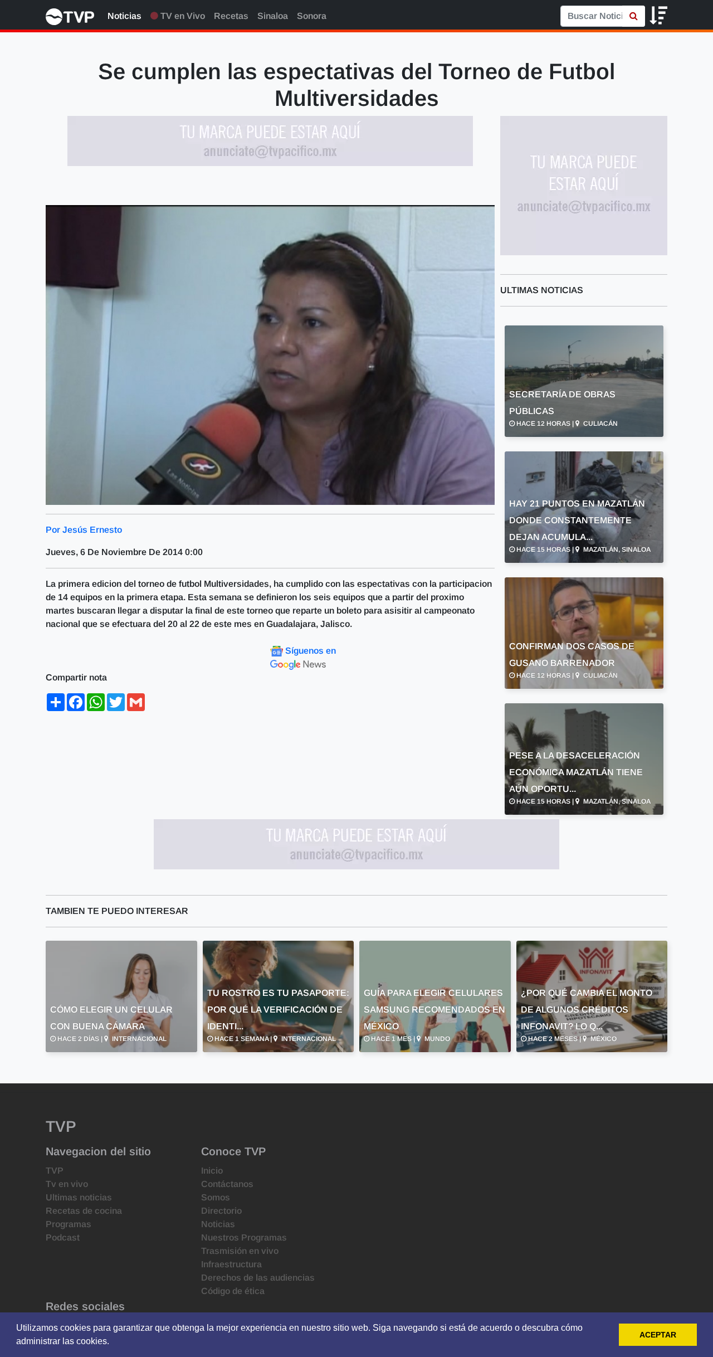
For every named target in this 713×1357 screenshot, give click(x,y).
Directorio (221, 1210)
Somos (215, 1197)
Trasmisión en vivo (240, 1251)
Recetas (231, 16)
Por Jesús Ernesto (84, 529)
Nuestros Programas (244, 1237)
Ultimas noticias (79, 1197)
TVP (55, 1170)
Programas (68, 1224)
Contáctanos (227, 1184)
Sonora (311, 16)
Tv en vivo (67, 1184)
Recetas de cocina (84, 1210)
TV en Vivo (181, 16)
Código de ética (233, 1291)
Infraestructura (231, 1264)
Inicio (212, 1170)
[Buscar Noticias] (633, 16)
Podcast (63, 1237)
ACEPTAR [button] (657, 1334)
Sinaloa (272, 16)
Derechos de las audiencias (258, 1277)
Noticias (124, 16)
